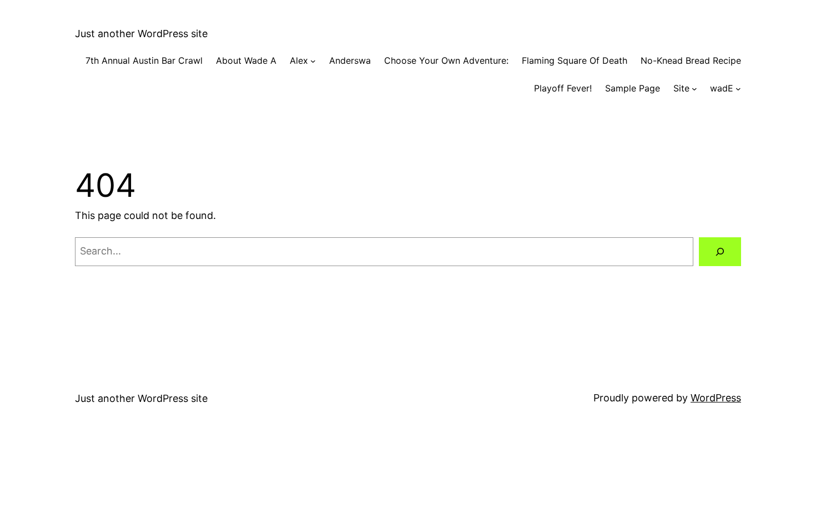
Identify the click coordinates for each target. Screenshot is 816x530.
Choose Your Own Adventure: (446, 60)
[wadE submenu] (738, 88)
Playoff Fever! (563, 88)
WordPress (716, 398)
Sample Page (632, 88)
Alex (299, 60)
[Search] (720, 251)
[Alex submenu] (313, 61)
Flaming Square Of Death (574, 60)
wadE (721, 88)
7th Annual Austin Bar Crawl (144, 60)
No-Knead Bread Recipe (691, 60)
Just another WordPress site (141, 33)
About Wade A (246, 60)
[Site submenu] (694, 88)
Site (681, 88)
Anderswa (350, 60)
